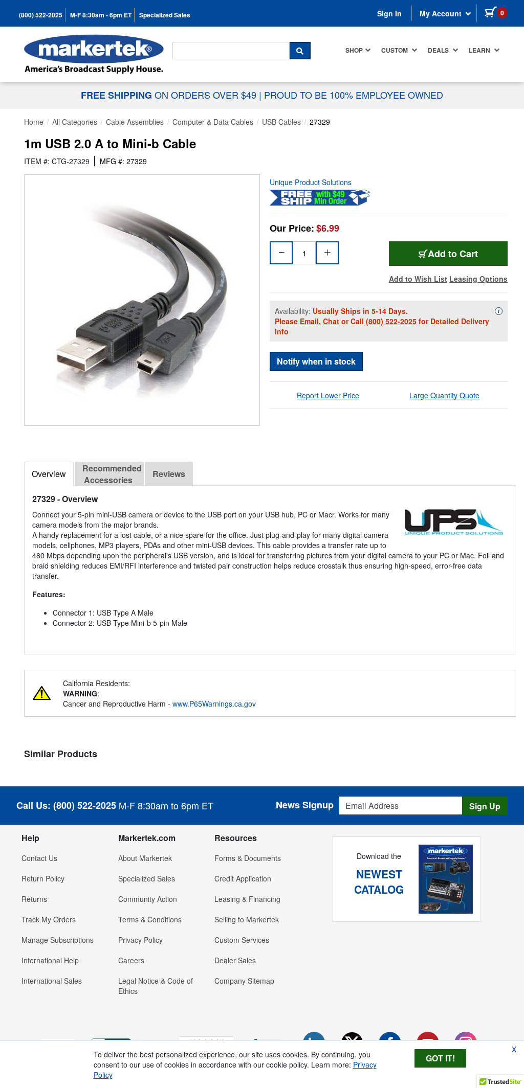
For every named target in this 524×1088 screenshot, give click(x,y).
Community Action (147, 899)
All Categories (74, 122)
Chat (331, 321)
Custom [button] (395, 50)
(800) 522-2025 (40, 15)
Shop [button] (354, 50)
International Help (50, 960)
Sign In (389, 13)
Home (33, 122)
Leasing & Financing (247, 899)
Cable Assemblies (135, 122)
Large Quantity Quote (444, 395)
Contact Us (39, 858)
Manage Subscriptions (57, 940)
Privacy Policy (140, 940)
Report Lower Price (328, 395)
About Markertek (145, 858)
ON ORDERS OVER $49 (170, 94)
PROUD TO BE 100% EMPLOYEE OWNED (353, 94)
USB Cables (281, 122)
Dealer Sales (235, 960)
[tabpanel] (269, 565)
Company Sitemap (244, 981)
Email (309, 321)
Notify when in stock (316, 361)
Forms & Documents (247, 858)
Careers (131, 960)
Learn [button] (480, 50)
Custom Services (241, 940)
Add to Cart (453, 253)
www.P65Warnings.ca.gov (214, 703)
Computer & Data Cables (212, 122)
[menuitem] (358, 50)
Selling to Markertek (246, 919)
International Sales (51, 981)
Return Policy (42, 878)
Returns (34, 899)
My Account (442, 13)
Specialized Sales (164, 15)
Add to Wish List (418, 279)
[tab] (49, 474)
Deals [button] (439, 50)
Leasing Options (478, 279)
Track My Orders (48, 919)
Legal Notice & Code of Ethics (155, 986)
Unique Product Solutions (311, 182)
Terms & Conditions (150, 919)
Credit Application (242, 878)
